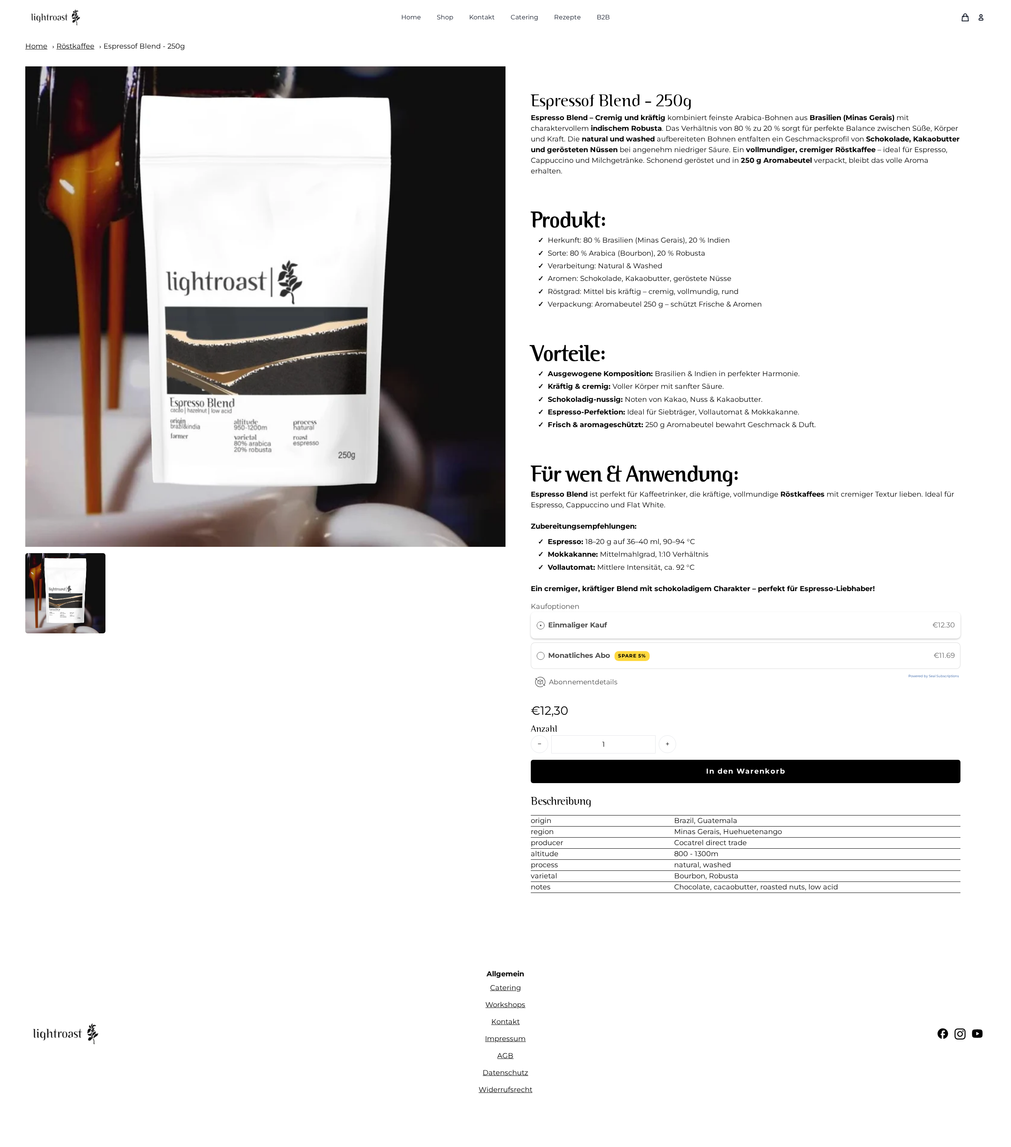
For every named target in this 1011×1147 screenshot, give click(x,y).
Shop (445, 17)
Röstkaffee (75, 46)
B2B (603, 17)
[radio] (541, 625)
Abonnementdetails (583, 682)
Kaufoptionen (555, 606)
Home (411, 17)
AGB (505, 1055)
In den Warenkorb (745, 771)
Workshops (505, 1004)
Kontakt (482, 17)
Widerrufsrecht (505, 1089)
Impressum (505, 1038)
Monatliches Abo (597, 655)
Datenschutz (505, 1072)
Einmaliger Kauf (577, 625)
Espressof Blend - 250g (144, 46)
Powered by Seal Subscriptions (933, 676)
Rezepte (567, 17)
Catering (524, 17)
